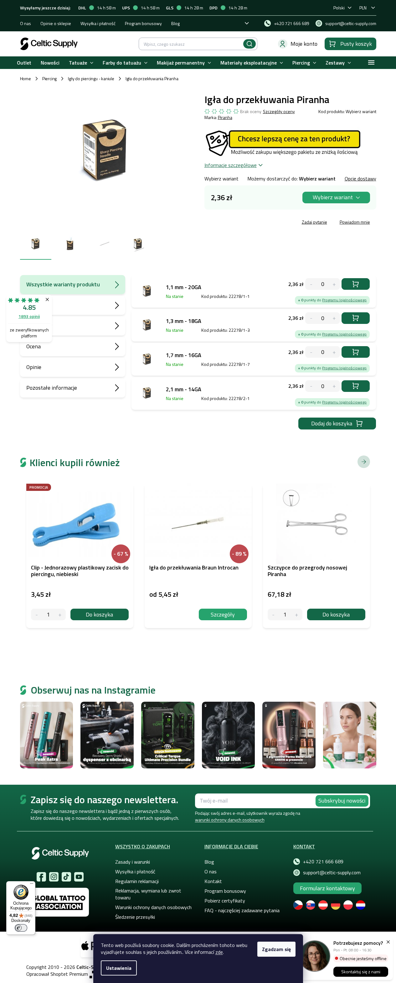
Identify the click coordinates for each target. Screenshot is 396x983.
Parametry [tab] (39, 325)
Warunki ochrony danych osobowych (153, 907)
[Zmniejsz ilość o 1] (37, 614)
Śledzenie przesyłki (135, 916)
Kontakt (213, 881)
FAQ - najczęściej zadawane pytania (242, 910)
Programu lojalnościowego (344, 300)
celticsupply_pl (54, 877)
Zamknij (252, 223)
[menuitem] (24, 63)
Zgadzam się (276, 949)
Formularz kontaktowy (327, 888)
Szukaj (249, 44)
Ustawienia (118, 968)
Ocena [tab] (33, 346)
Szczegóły (223, 614)
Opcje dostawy (360, 178)
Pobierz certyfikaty (224, 900)
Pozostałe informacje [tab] (51, 387)
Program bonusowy (143, 23)
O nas (25, 23)
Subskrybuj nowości (341, 800)
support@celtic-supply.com (332, 872)
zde (219, 952)
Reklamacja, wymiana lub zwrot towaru (148, 894)
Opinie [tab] (33, 367)
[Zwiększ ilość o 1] (60, 614)
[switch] (21, 928)
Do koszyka (356, 284)
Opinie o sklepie (55, 23)
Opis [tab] (31, 305)
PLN (363, 7)
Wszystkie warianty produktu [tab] (63, 284)
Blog (175, 23)
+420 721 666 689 (323, 861)
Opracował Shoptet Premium (57, 974)
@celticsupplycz (66, 877)
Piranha (225, 117)
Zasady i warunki (132, 861)
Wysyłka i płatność (98, 23)
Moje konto (304, 43)
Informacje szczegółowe (230, 165)
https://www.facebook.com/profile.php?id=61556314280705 (41, 877)
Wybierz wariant (333, 197)
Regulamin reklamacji (137, 881)
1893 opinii (29, 316)
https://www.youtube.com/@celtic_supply (79, 877)
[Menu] (31, 885)
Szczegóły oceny (279, 111)
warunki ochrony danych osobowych (230, 819)
